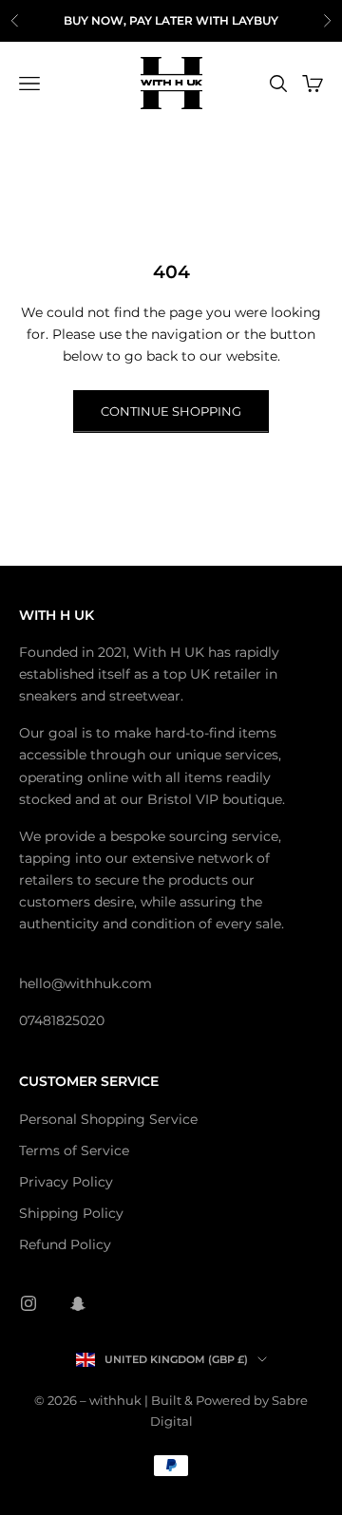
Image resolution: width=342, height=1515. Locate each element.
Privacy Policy (66, 1181)
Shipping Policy (71, 1213)
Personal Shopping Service (108, 1119)
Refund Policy (65, 1244)
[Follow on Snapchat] (77, 1303)
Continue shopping (171, 411)
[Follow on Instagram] (28, 1303)
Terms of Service (74, 1150)
